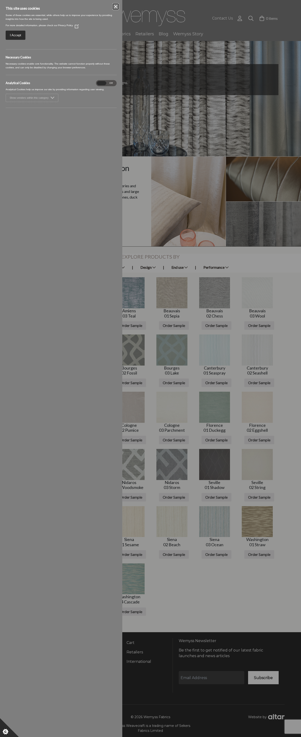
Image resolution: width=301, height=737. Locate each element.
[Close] (116, 6)
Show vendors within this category (29, 97)
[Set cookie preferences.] (9, 727)
